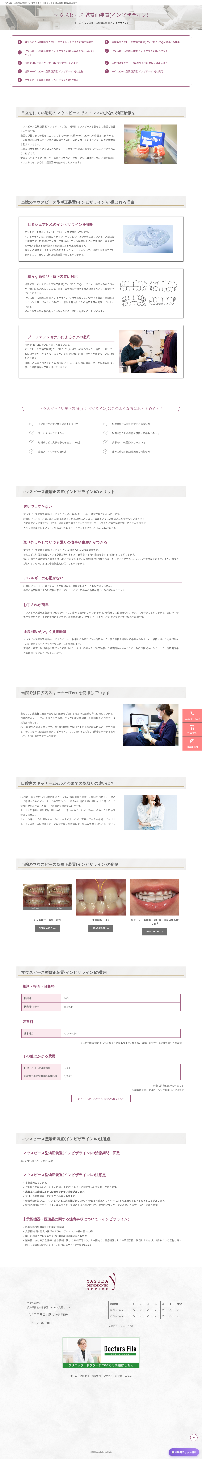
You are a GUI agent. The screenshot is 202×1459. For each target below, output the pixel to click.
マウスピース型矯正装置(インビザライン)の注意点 (51, 80)
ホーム (73, 1375)
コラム (128, 1375)
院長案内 (96, 1375)
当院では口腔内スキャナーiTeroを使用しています (51, 63)
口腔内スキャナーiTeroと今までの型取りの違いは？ (139, 63)
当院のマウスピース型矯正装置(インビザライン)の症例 (54, 71)
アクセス (108, 1375)
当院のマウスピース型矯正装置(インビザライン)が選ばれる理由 (146, 42)
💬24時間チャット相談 (184, 1452)
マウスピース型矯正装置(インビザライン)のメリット (140, 50)
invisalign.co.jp (83, 1244)
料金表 (118, 1375)
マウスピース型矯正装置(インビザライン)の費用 (137, 71)
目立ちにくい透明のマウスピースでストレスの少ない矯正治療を (59, 42)
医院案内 (84, 1375)
